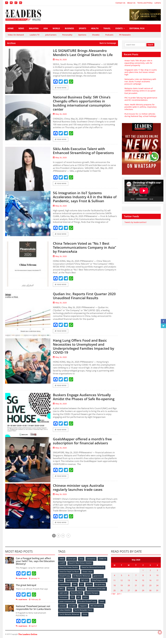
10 (157, 575)
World (56, 28)
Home (10, 28)
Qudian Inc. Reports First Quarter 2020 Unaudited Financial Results (84, 296)
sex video (72, 606)
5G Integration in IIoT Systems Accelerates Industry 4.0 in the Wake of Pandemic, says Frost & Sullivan (84, 197)
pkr (78, 597)
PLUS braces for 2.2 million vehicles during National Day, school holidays (140, 115)
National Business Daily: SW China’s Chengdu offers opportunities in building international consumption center (82, 103)
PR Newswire (125, 35)
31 (157, 590)
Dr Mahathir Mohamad (81, 576)
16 (150, 580)
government (98, 576)
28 (136, 590)
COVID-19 (102, 559)
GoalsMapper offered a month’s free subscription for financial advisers (82, 441)
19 (121, 585)
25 (114, 590)
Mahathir (71, 589)
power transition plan (67, 601)
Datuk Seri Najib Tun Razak (69, 571)
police (85, 597)
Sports (82, 28)
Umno (85, 614)
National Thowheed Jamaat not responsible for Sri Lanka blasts (33, 608)
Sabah (102, 601)
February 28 (35, 599)
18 (114, 585)
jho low (89, 584)
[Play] (128, 199)
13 (129, 580)
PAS (72, 597)
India (75, 584)
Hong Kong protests (99, 580)
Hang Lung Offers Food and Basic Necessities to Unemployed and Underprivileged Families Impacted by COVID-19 (83, 346)
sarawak (62, 606)
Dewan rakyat (87, 571)
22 (143, 585)
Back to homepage (108, 43)
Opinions (82, 35)
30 (150, 590)
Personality (67, 35)
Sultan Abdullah (65, 610)
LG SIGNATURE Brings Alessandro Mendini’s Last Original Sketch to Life (83, 52)
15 (143, 580)
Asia (45, 28)
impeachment (64, 584)
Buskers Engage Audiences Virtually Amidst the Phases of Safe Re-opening (83, 397)
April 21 (34, 626)
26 (121, 590)
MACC (61, 589)
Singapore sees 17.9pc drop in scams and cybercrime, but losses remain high (141, 72)
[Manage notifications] (160, 632)
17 (157, 580)
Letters (157, 3)
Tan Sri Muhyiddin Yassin (83, 610)
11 (114, 580)
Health (94, 28)
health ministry (72, 580)
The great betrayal (26, 585)
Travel (106, 28)
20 (129, 585)
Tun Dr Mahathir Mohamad (69, 614)
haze (61, 580)
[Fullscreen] (160, 199)
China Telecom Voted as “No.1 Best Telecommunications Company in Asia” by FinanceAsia (84, 247)
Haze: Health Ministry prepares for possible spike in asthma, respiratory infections (141, 106)
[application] (144, 191)
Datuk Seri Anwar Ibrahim (68, 567)
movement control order (97, 589)
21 (136, 585)
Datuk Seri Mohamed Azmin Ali (93, 567)
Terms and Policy (145, 3)
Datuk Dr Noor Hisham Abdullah (80, 563)
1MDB (61, 559)
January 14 (35, 578)
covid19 (62, 563)
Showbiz (95, 35)
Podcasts (109, 35)
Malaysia (34, 28)
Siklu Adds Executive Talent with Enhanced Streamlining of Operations (83, 150)
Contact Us (120, 3)
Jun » (119, 593)
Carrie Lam (72, 559)
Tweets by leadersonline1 (136, 222)
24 (157, 585)
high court (84, 580)
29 (143, 590)
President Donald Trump (87, 601)
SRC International (96, 606)
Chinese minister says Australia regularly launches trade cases (78, 487)
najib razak (63, 593)
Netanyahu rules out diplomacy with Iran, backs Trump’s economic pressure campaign (140, 81)
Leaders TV (34, 35)
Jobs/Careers (50, 35)
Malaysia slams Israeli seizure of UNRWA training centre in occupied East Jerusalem (140, 90)
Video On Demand (16, 35)
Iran (81, 584)
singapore (83, 606)
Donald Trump (64, 576)
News (21, 28)
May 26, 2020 (61, 59)
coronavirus (91, 559)
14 (136, 580)
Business (69, 28)
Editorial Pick (136, 28)
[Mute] (156, 199)
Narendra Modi (76, 593)
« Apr (113, 593)
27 (129, 590)
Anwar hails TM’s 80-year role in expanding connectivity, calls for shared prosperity (138, 62)
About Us (131, 3)
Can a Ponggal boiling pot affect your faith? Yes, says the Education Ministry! (35, 561)
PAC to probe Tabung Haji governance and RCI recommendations (141, 98)
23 (150, 585)
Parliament (63, 597)
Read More (61, 88)
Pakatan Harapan (92, 593)
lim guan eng (100, 584)
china (81, 559)
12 (121, 580)
